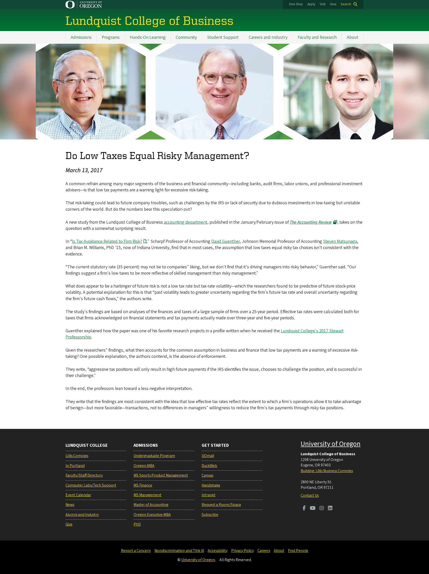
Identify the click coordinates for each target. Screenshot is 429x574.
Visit (322, 4)
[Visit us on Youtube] (313, 508)
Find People (298, 550)
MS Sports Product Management (161, 475)
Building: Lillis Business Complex (327, 471)
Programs (111, 37)
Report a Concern (136, 550)
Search (346, 4)
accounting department (185, 222)
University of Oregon (330, 444)
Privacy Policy (242, 550)
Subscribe (210, 514)
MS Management (147, 495)
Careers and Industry (268, 37)
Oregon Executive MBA (152, 514)
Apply (311, 4)
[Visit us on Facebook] (304, 508)
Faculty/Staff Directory (84, 475)
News (70, 504)
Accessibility (217, 550)
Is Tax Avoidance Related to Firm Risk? (107, 241)
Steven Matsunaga (340, 241)
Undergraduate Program (154, 455)
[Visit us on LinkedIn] (330, 508)
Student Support (223, 37)
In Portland (75, 465)
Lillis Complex (77, 455)
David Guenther (225, 241)
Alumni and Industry (82, 514)
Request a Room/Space (221, 504)
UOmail (208, 455)
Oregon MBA (144, 465)
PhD (137, 524)
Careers (263, 550)
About (352, 37)
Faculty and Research (317, 37)
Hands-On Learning (148, 37)
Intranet (208, 495)
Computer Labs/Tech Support (91, 485)
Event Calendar (78, 495)
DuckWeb (209, 465)
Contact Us (310, 495)
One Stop (296, 4)
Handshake (211, 485)
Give (333, 4)
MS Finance (143, 485)
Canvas (207, 475)
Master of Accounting (151, 504)
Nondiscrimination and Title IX (179, 550)
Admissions (81, 37)
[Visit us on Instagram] (322, 508)
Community (186, 37)
